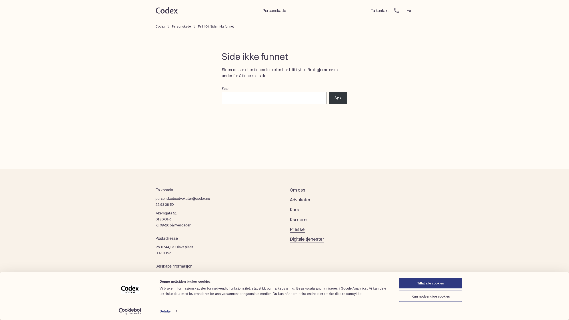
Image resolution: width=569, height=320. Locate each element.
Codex (160, 26)
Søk (225, 88)
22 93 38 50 (165, 204)
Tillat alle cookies (430, 283)
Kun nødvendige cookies (430, 296)
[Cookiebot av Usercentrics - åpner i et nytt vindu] (130, 311)
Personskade (181, 26)
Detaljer (166, 311)
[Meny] (409, 10)
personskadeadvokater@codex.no (183, 198)
